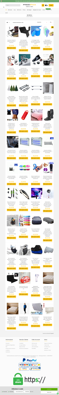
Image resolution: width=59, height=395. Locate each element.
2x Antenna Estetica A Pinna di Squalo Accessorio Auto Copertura (35, 70)
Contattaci (21, 343)
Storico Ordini (34, 345)
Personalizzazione (19, 391)
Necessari (5, 391)
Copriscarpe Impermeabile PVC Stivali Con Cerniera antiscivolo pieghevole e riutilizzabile (47, 126)
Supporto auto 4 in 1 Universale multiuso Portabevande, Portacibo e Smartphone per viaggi (11, 231)
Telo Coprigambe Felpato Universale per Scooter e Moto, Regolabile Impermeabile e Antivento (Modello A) (11, 261)
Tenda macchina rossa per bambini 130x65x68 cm (23, 287)
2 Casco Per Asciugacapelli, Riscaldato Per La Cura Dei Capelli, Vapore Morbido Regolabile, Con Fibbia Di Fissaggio (11, 71)
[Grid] (7, 22)
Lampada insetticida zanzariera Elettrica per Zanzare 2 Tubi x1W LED (23, 151)
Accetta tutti (49, 389)
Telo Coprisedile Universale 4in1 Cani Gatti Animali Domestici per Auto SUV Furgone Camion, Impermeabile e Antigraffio (23, 43)
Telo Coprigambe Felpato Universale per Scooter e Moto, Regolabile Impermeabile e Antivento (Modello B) (23, 261)
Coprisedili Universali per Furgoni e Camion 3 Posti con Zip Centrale (11, 151)
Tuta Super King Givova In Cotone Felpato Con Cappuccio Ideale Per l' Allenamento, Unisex (23, 318)
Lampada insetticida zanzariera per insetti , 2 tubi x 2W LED (47, 151)
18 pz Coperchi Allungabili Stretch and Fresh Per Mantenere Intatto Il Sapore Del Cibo (47, 42)
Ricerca (31, 16)
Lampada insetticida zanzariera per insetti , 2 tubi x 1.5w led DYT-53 (35, 151)
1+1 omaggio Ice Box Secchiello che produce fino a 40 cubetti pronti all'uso (35, 42)
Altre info (31, 391)
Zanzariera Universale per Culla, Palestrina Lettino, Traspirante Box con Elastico (47, 318)
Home (28, 16)
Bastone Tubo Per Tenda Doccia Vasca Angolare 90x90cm (47, 97)
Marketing (27, 391)
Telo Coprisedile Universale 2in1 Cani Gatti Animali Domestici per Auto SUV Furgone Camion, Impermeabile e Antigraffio (11, 289)
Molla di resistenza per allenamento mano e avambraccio (35, 177)
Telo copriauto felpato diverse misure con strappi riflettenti (35, 230)
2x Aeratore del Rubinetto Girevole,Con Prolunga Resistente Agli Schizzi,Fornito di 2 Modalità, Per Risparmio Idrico (23, 71)
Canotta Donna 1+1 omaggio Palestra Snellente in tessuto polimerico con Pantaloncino (11, 126)
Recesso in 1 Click (47, 350)
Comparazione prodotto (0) (18, 22)
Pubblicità (11, 391)
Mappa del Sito (22, 346)
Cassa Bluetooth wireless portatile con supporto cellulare (23, 124)
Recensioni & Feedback (23, 348)
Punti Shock (8, 352)
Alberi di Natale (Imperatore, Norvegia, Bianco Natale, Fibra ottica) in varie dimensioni (11, 99)
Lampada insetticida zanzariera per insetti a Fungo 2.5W (23, 177)
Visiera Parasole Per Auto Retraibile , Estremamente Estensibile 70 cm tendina (35, 319)
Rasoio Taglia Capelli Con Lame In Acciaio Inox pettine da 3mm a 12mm (23, 203)
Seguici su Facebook (48, 343)
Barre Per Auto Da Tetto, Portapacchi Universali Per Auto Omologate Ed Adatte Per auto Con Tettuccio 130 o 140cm (23, 99)
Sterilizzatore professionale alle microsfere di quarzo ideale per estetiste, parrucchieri (48, 204)
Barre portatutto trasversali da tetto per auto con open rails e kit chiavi (35, 98)
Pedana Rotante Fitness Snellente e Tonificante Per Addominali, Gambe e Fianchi (47, 178)
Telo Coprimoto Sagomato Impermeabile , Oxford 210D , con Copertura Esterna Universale (35, 261)
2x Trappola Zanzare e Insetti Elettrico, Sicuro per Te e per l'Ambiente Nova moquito (47, 70)
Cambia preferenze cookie (12, 355)
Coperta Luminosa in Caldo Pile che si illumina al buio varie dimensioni (35, 125)
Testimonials (46, 345)
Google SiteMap (22, 345)
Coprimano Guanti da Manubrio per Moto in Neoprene (11, 41)
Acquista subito (11, 48)
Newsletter (34, 348)
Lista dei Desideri (35, 346)
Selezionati (49, 392)
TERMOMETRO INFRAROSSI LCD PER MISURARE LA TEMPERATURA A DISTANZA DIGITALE (35, 289)
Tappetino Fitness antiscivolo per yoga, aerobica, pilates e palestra (23, 230)
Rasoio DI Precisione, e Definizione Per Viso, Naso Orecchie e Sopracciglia (11, 203)
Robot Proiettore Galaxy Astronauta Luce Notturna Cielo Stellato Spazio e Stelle (35, 203)
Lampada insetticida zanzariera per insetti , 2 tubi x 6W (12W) (11, 177)
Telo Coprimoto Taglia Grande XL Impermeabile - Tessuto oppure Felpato (47, 260)
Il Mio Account (34, 343)
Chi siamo (7, 343)
